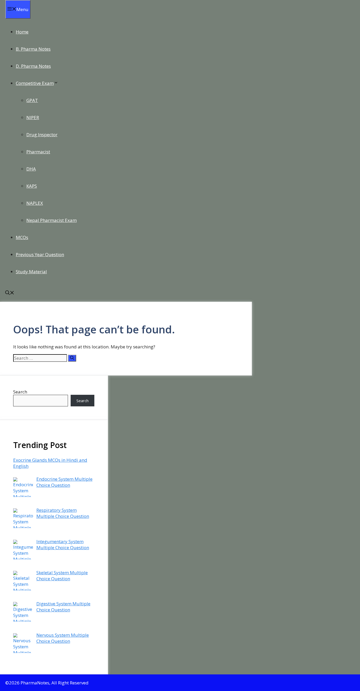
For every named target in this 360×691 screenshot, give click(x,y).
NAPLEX (34, 203)
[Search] (72, 358)
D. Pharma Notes (33, 66)
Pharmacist (38, 152)
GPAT (32, 100)
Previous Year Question (40, 254)
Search (20, 392)
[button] (9, 293)
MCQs (22, 237)
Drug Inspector (41, 135)
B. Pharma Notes (33, 49)
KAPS (31, 186)
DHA (31, 169)
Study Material (31, 272)
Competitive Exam (35, 83)
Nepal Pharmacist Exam (51, 220)
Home (22, 32)
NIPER (32, 117)
